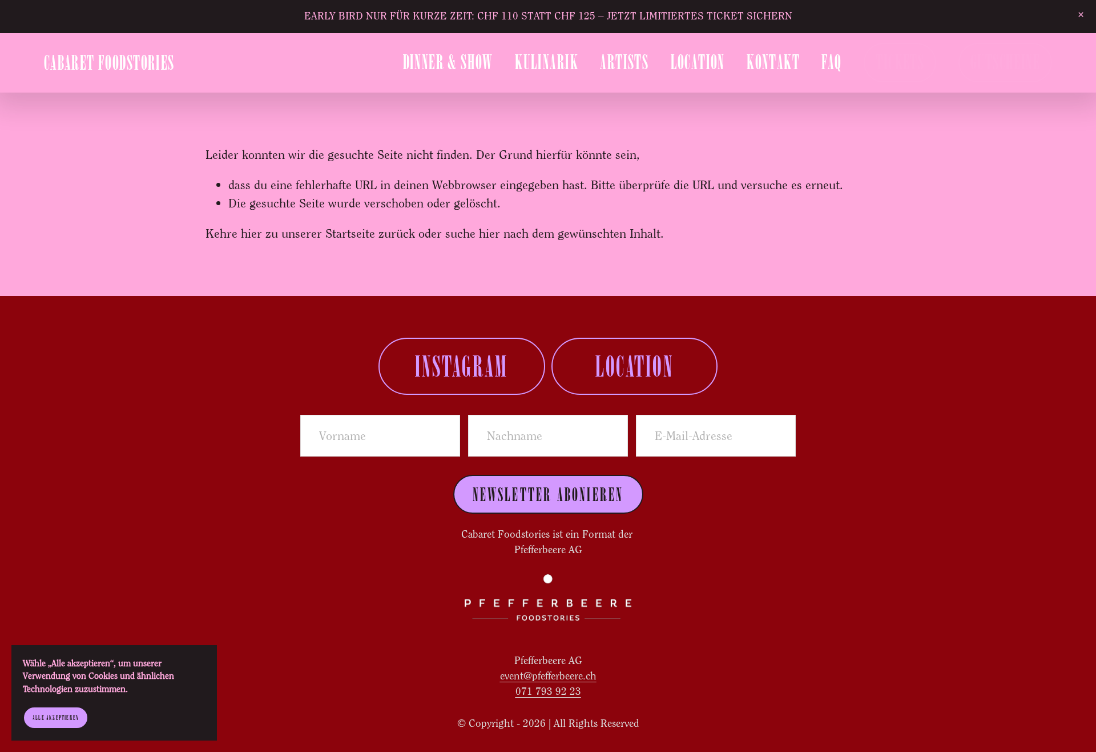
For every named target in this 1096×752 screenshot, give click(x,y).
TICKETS (900, 62)
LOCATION (698, 62)
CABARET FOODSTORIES (109, 62)
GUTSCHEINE (1005, 62)
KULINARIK (546, 62)
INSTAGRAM (462, 366)
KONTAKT (773, 62)
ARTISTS (624, 62)
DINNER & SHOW (448, 62)
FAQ (831, 62)
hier (251, 233)
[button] (1080, 15)
